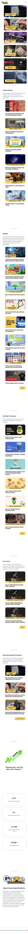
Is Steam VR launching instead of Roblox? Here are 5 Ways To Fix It (14, 260)
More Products (20, 718)
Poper (25, 930)
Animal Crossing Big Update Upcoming (13, 150)
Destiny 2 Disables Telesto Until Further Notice (14, 132)
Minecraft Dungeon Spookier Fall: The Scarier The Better (14, 168)
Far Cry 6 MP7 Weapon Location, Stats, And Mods (14, 585)
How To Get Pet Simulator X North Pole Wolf (14, 312)
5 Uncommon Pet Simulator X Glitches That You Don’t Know (13, 366)
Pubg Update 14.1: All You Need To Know (14, 186)
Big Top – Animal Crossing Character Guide (12, 509)
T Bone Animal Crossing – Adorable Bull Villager (15, 455)
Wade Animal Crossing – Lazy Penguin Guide (13, 437)
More (22, 388)
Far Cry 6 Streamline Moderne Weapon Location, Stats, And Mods (15, 621)
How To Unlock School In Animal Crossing (14, 527)
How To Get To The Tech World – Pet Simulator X (14, 330)
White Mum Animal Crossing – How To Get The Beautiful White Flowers (15, 473)
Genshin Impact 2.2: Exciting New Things (14, 204)
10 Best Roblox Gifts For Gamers (14, 383)
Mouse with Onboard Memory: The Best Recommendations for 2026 (15, 713)
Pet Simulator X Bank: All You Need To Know (15, 348)
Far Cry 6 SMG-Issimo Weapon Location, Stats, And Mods (14, 603)
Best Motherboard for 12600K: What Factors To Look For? (13, 678)
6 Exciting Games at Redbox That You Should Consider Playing (14, 114)
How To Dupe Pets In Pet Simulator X (15, 295)
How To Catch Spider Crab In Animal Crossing (13, 491)
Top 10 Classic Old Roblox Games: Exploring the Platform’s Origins (14, 277)
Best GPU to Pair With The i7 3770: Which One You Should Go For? (15, 695)
